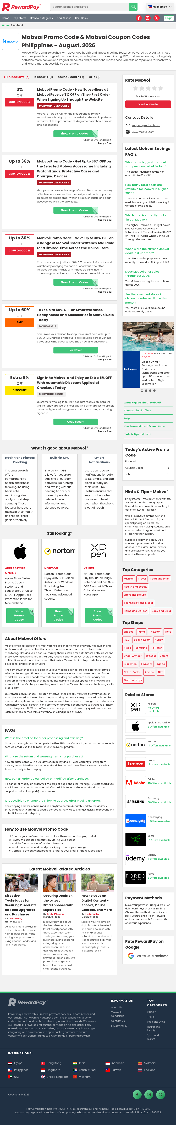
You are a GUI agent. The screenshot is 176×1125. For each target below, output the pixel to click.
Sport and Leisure (135, 595)
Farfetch (157, 648)
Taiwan (116, 1070)
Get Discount (75, 421)
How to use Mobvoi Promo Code (144, 426)
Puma (141, 631)
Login (168, 18)
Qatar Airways (133, 680)
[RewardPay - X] (156, 18)
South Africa (87, 1070)
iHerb (168, 631)
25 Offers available (159, 783)
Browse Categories (41, 18)
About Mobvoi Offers (137, 410)
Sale (92, 77)
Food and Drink (159, 578)
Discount (41, 77)
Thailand (149, 1070)
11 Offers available (159, 821)
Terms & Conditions (117, 1014)
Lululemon (130, 664)
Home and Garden (135, 611)
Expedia (151, 656)
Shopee (128, 631)
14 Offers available (159, 745)
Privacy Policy (119, 1026)
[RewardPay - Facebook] (139, 18)
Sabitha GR (14, 918)
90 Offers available (159, 802)
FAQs (127, 418)
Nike (160, 672)
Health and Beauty (135, 586)
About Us (116, 1007)
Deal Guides (64, 18)
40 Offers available (153, 709)
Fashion (129, 578)
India (82, 1063)
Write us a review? (152, 955)
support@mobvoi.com (146, 125)
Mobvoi (18, 25)
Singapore (53, 1070)
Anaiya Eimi (105, 143)
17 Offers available (159, 764)
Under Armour (133, 656)
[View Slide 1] (142, 390)
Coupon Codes (68, 77)
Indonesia (117, 1063)
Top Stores (19, 18)
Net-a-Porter (132, 672)
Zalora (164, 656)
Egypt (18, 1063)
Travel (142, 578)
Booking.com (142, 640)
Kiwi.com (146, 664)
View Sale (75, 350)
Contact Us (118, 1021)
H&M (127, 640)
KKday (159, 640)
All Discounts (14, 77)
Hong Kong (54, 1063)
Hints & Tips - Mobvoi (137, 434)
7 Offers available (158, 859)
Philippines (159, 6)
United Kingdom (57, 1077)
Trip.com (154, 631)
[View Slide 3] (150, 390)
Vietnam (85, 1077)
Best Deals (81, 18)
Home (5, 18)
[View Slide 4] (154, 390)
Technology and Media (138, 603)
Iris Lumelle (91, 914)
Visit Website (148, 104)
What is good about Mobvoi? (142, 402)
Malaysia (150, 1063)
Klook (127, 648)
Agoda (160, 664)
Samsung (141, 648)
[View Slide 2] (146, 390)
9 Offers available (158, 726)
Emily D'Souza (55, 914)
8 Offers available (158, 878)
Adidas (149, 672)
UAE (16, 1077)
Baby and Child (161, 611)
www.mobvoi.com (143, 132)
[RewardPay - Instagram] (148, 18)
